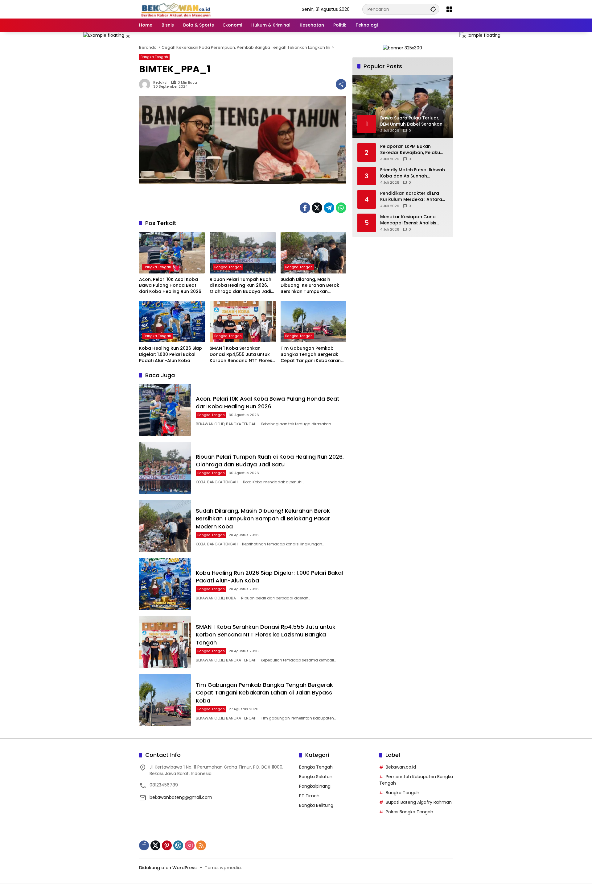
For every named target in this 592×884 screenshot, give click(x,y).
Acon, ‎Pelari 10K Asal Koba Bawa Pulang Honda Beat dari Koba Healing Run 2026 (170, 285)
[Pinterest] (167, 845)
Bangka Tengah (154, 56)
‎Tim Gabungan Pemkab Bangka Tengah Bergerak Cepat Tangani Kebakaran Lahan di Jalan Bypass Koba (312, 354)
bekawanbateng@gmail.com (181, 797)
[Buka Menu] (449, 9)
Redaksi (160, 82)
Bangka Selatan (315, 777)
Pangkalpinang (315, 786)
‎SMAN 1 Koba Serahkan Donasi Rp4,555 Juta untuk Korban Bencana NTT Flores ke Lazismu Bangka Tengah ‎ (241, 354)
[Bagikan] (341, 84)
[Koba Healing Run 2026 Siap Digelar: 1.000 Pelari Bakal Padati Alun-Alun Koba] (172, 321)
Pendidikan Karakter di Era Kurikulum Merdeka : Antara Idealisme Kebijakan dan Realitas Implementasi (411, 196)
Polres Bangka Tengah (409, 812)
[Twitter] (317, 207)
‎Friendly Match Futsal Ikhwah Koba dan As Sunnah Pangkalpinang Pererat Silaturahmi (412, 173)
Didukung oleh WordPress (168, 868)
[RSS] (201, 845)
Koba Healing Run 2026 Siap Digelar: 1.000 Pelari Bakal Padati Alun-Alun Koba (170, 354)
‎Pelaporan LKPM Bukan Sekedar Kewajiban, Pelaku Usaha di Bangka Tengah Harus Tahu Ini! (410, 150)
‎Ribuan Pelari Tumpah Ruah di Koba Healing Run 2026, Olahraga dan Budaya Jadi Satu (240, 286)
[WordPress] (178, 845)
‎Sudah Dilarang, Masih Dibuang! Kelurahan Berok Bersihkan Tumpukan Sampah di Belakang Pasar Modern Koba (311, 286)
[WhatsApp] (341, 207)
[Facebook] (305, 207)
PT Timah (309, 796)
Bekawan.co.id (401, 767)
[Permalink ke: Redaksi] (146, 84)
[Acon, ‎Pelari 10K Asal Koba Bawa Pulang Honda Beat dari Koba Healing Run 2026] (172, 252)
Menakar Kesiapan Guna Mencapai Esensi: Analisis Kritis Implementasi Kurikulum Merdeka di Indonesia (413, 220)
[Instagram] (190, 845)
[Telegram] (329, 207)
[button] (433, 9)
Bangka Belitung (316, 805)
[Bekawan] (177, 9)
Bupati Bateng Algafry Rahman (419, 802)
